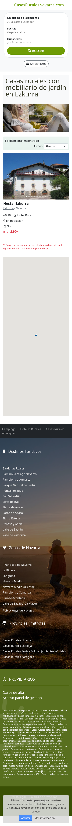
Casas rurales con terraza (24, 749)
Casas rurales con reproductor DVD (21, 710)
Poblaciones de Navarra (18, 610)
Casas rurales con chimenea (32, 746)
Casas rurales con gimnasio (17, 757)
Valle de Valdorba (14, 535)
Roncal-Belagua (13, 491)
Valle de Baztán (13, 529)
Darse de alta (13, 692)
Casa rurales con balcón (15, 735)
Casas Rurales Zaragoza (18, 657)
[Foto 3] (29, 196)
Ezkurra (8, 208)
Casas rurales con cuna (54, 732)
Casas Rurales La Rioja (17, 646)
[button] (36, 335)
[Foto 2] (28, 196)
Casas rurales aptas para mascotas (44, 721)
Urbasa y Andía (13, 524)
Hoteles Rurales (30, 429)
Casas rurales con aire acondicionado (28, 765)
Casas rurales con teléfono (36, 726)
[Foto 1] (26, 196)
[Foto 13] (45, 196)
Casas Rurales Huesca (17, 640)
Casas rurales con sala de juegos (41, 718)
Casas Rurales (55, 429)
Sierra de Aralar (13, 507)
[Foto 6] (34, 196)
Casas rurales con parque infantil (19, 763)
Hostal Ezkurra (16, 203)
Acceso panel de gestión (22, 697)
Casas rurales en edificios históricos (36, 740)
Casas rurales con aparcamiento (49, 760)
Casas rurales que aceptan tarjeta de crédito (33, 751)
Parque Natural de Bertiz (19, 485)
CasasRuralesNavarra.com (39, 5)
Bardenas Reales (13, 468)
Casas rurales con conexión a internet (33, 753)
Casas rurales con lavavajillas (31, 771)
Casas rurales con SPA (28, 774)
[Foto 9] (39, 196)
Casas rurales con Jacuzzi (31, 715)
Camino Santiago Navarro (20, 474)
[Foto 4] (31, 196)
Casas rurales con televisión (17, 738)
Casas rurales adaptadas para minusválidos (25, 724)
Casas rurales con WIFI (33, 768)
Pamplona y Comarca (17, 592)
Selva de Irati (11, 502)
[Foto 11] (42, 196)
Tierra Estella (11, 518)
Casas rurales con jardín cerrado (45, 735)
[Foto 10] (40, 196)
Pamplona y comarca (16, 479)
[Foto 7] (36, 196)
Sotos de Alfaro (13, 513)
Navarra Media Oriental (18, 587)
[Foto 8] (37, 196)
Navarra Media (12, 581)
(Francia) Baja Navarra (17, 565)
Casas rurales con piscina (50, 754)
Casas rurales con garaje (45, 757)
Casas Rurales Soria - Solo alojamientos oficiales (34, 651)
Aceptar (25, 818)
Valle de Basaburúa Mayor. (20, 603)
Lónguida (9, 576)
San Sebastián (12, 496)
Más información (45, 818)
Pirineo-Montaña (14, 598)
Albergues (9, 433)
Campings (8, 429)
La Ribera (9, 570)
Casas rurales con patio (28, 732)
